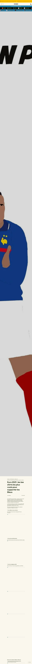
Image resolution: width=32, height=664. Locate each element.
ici (20, 659)
